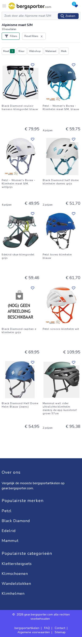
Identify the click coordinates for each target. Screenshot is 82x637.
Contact (60, 628)
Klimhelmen (13, 593)
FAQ (47, 628)
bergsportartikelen (27, 628)
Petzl (7, 510)
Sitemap (60, 632)
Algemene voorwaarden (33, 632)
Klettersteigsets (17, 563)
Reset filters (31, 36)
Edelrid (9, 530)
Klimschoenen (15, 573)
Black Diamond (16, 520)
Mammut (11, 540)
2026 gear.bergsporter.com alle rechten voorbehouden (43, 616)
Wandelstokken (17, 583)
